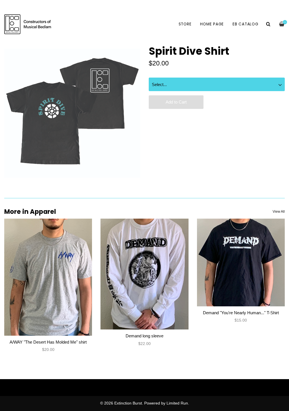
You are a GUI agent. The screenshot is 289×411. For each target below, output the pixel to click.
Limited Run (177, 403)
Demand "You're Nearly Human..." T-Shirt (241, 312)
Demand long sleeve (144, 335)
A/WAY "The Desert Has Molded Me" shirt (48, 342)
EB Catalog (246, 24)
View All (279, 212)
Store (185, 24)
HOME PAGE (212, 24)
